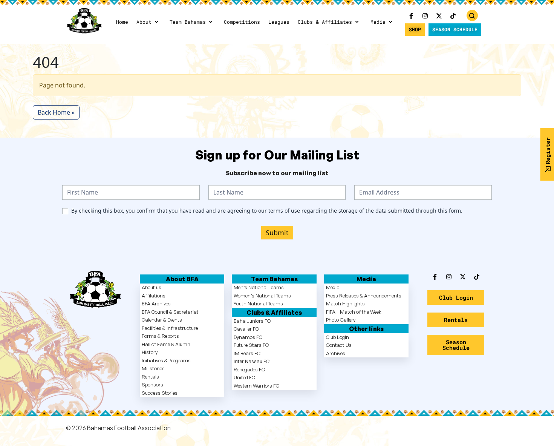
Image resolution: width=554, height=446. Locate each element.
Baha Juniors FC (252, 321)
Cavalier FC (246, 329)
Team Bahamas (188, 21)
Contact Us (339, 345)
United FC (244, 377)
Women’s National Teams (262, 296)
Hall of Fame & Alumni (166, 344)
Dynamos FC (248, 337)
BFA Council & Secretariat (170, 312)
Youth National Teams (258, 303)
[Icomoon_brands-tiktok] (453, 16)
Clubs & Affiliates (325, 21)
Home (122, 21)
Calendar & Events (162, 320)
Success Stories (160, 393)
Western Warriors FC (256, 386)
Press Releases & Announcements (363, 296)
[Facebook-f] (411, 16)
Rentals (150, 377)
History (150, 352)
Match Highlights (345, 303)
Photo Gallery (340, 320)
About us (151, 287)
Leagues (278, 21)
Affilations (153, 296)
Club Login (337, 337)
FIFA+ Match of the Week (353, 312)
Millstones (153, 368)
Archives (335, 353)
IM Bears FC (247, 353)
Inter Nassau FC (251, 361)
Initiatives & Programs (166, 360)
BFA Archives (156, 303)
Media (378, 21)
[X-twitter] (439, 16)
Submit (277, 232)
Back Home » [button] (56, 112)
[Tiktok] (477, 277)
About (144, 21)
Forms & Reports (160, 336)
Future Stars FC (251, 345)
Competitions (242, 21)
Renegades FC (249, 369)
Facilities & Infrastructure (170, 328)
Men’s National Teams (259, 287)
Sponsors (152, 385)
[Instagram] (425, 16)
